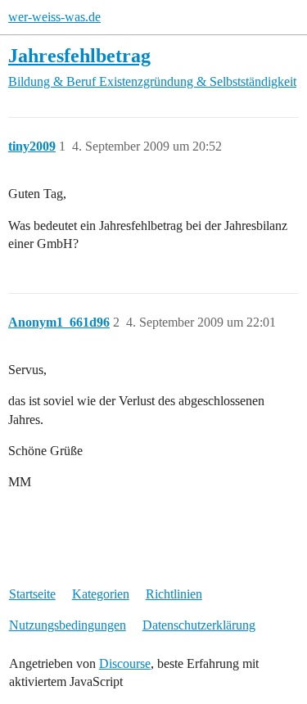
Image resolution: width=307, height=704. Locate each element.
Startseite (32, 594)
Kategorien (100, 594)
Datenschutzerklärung (198, 625)
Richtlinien (174, 594)
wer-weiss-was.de (54, 17)
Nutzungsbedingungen (67, 625)
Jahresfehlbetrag (79, 55)
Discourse (125, 663)
